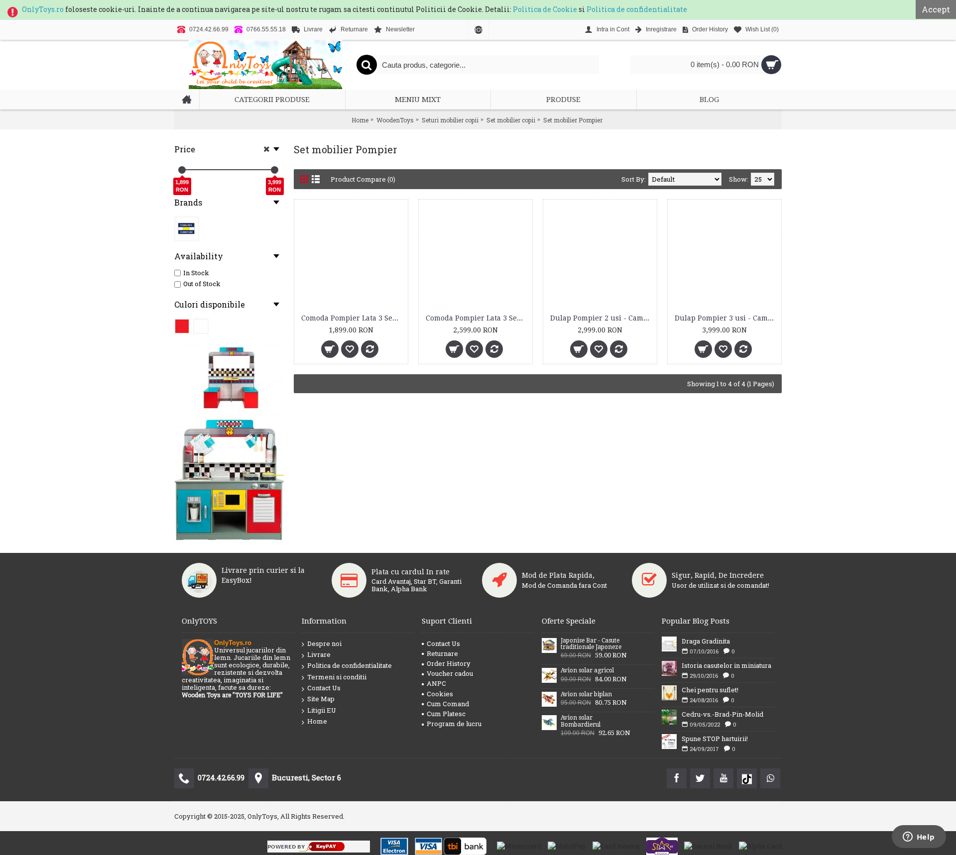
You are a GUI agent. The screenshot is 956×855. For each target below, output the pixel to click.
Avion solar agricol (587, 670)
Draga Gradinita (706, 641)
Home (317, 721)
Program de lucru (454, 723)
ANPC (436, 683)
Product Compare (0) (363, 179)
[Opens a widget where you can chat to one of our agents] (918, 837)
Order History (449, 663)
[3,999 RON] (274, 170)
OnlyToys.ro (43, 9)
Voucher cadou (450, 673)
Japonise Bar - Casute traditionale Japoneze (591, 644)
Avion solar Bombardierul (580, 721)
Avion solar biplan (586, 694)
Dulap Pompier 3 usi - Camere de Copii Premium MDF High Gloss (726, 318)
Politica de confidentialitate (637, 9)
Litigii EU (321, 710)
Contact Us (324, 687)
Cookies (440, 693)
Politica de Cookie (545, 9)
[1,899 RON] (182, 170)
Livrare (319, 654)
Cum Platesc (446, 713)
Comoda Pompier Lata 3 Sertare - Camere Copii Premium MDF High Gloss (352, 318)
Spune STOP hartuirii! (715, 738)
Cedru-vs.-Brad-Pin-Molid (722, 714)
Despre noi (324, 643)
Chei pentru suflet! (710, 689)
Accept (936, 9)
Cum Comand (448, 703)
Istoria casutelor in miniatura (726, 665)
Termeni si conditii (336, 676)
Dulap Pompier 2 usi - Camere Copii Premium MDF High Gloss (601, 318)
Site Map (321, 698)
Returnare (442, 653)
